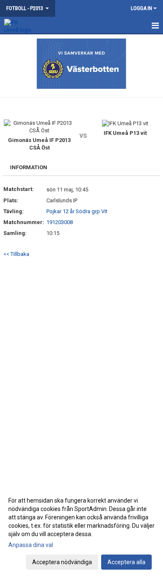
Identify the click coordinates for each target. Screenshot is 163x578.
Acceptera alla (126, 562)
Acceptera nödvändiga (62, 562)
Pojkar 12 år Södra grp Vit (76, 211)
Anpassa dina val (30, 545)
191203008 (59, 222)
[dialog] (81, 531)
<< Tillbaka (16, 254)
